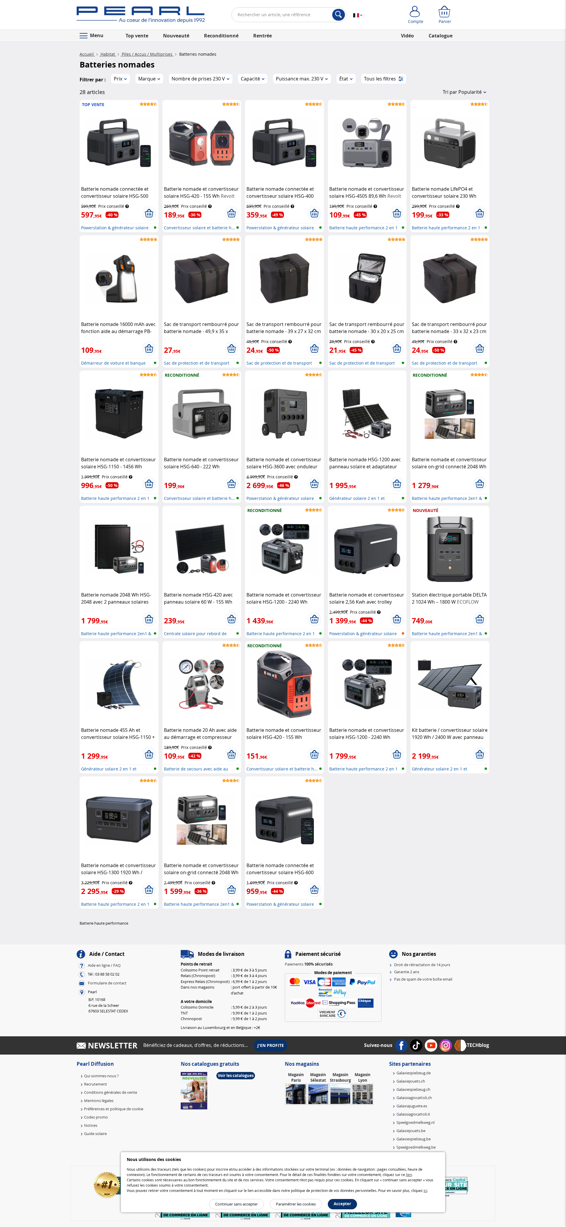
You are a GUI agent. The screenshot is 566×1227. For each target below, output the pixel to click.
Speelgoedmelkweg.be (416, 1147)
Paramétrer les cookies (296, 1204)
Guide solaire (95, 1133)
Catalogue (441, 35)
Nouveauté (176, 35)
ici (425, 1190)
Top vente (137, 35)
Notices (90, 1125)
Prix (118, 78)
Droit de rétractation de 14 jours (422, 964)
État (343, 78)
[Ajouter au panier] (149, 213)
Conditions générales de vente (110, 1092)
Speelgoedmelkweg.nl (415, 1122)
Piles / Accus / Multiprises (147, 54)
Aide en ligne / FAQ (104, 965)
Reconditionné (221, 35)
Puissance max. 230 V (299, 78)
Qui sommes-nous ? (101, 1075)
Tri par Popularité (462, 92)
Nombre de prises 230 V (198, 78)
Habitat (107, 54)
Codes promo (96, 1117)
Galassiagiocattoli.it (413, 1114)
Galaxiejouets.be (410, 1130)
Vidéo (407, 35)
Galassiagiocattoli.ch (414, 1097)
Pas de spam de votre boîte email (423, 979)
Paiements (309, 964)
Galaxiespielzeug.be (413, 1139)
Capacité (250, 78)
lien (409, 1174)
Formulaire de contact (107, 983)
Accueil (87, 54)
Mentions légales (98, 1100)
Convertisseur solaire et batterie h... (199, 227)
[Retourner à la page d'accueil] (141, 16)
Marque (147, 78)
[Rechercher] (338, 15)
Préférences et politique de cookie (113, 1108)
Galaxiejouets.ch (410, 1081)
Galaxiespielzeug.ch (413, 1089)
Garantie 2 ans (406, 971)
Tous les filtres (380, 78)
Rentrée (262, 35)
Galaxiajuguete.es (411, 1106)
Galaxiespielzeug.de (413, 1073)
